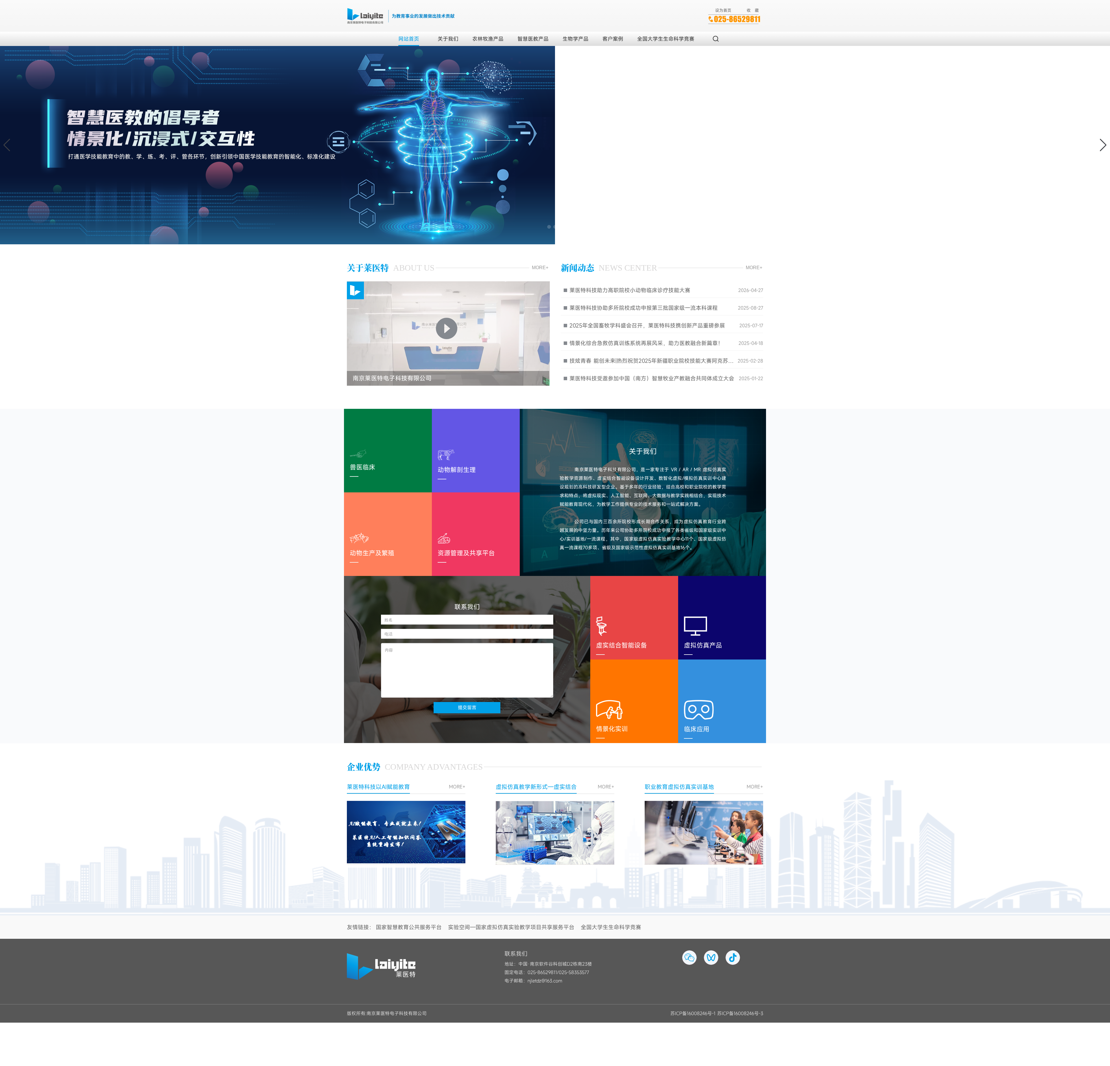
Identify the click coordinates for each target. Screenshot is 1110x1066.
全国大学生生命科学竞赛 (665, 38)
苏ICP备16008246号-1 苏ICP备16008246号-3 (716, 1013)
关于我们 (448, 38)
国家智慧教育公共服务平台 (409, 927)
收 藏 (753, 10)
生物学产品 (576, 38)
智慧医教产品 (533, 38)
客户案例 (612, 38)
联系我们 (516, 954)
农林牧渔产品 (488, 38)
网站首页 (408, 38)
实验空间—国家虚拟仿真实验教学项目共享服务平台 (511, 927)
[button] (1103, 145)
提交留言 (467, 707)
